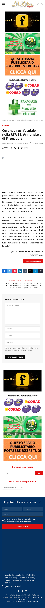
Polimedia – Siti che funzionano (27, 601)
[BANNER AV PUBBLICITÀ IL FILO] (22, 65)
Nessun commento (22, 143)
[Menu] (3, 4)
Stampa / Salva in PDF (33, 261)
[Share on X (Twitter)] (14, 147)
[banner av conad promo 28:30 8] (22, 87)
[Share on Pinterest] (18, 147)
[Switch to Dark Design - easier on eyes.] (38, 4)
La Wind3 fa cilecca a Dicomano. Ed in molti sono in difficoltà (13, 285)
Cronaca (5, 126)
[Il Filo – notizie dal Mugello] (22, 4)
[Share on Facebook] (11, 147)
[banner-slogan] (22, 22)
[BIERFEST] (22, 43)
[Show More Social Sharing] (26, 147)
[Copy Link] (21, 147)
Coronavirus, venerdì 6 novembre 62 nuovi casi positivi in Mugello (33, 285)
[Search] (42, 4)
